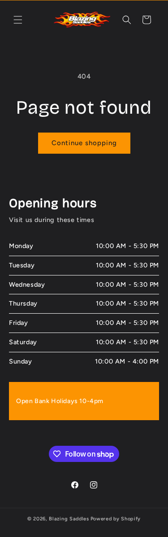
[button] (18, 20)
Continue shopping (84, 143)
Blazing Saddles (69, 519)
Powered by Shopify (115, 519)
